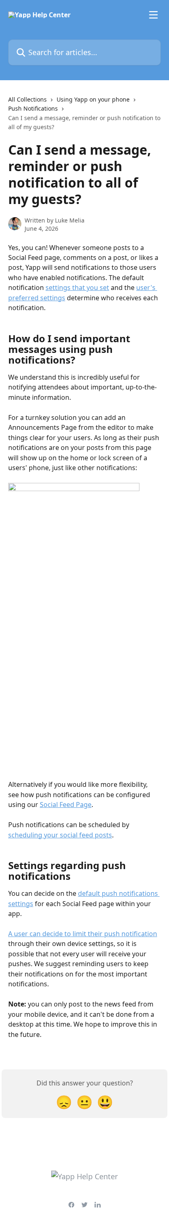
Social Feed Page (65, 804)
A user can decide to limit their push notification (82, 933)
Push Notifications (33, 108)
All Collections (27, 99)
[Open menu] (153, 15)
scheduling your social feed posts (60, 834)
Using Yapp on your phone (93, 99)
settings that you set (77, 287)
